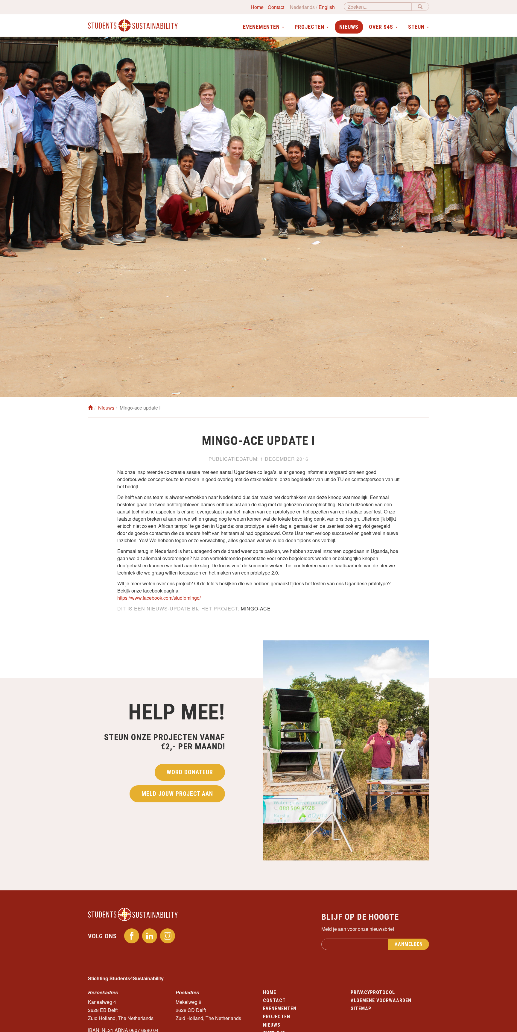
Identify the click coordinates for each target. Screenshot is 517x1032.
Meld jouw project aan (177, 793)
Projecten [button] (310, 27)
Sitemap (361, 1008)
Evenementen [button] (262, 27)
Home (257, 7)
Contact (276, 7)
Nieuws (348, 27)
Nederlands (302, 7)
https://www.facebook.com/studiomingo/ (159, 597)
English (327, 7)
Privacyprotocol (373, 992)
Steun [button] (417, 27)
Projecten (276, 1016)
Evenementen (279, 1008)
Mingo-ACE (256, 608)
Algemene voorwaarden (381, 1000)
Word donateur (190, 772)
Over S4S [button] (382, 27)
